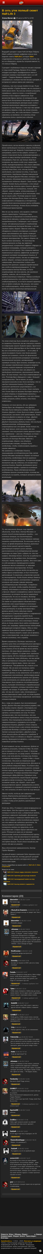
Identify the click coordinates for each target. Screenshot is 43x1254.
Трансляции (31, 1236)
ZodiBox (13, 1120)
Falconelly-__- (15, 1037)
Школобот (14, 899)
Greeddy (14, 960)
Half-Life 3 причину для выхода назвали (21, 875)
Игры (11, 1234)
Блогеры (4, 1238)
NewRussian (16, 951)
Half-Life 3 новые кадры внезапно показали (22, 872)
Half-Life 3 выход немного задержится (20, 884)
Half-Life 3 (32, 865)
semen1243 (14, 1158)
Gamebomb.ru (6, 1241)
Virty (12, 1027)
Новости (4, 1234)
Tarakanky (14, 1079)
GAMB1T (13, 1015)
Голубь (13, 972)
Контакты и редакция (32, 1241)
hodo (13, 1052)
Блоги (22, 1236)
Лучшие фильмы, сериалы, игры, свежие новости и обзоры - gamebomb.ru (21, 2)
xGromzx (14, 929)
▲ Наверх (38, 1234)
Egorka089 (14, 1110)
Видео (24, 1234)
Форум (16, 1236)
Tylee (12, 988)
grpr (11, 1182)
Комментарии (6, 1236)
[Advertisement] (21, 1211)
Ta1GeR (13, 1131)
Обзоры (18, 1234)
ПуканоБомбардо (17, 1140)
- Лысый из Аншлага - (19, 910)
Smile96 (14, 1003)
